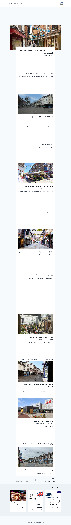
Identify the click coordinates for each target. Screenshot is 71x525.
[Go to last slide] (59, 501)
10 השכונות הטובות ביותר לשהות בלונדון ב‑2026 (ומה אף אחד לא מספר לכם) (46, 480)
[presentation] (53, 495)
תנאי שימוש (10, 3)
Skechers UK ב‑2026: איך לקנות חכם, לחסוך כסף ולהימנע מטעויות (53, 504)
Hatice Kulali (50, 55)
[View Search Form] (6, 3)
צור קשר (14, 3)
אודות (24, 3)
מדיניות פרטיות (19, 3)
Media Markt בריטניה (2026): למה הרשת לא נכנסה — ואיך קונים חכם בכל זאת (24, 480)
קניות (52, 48)
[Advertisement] (35, 17)
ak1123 (57, 507)
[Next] (11, 501)
